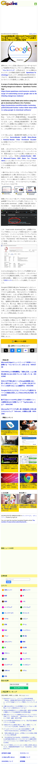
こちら (26, 695)
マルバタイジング (8, 70)
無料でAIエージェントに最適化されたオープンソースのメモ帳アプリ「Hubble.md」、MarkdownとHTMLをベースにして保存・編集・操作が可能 (20, 716)
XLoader (33, 139)
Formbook (25, 139)
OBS (18, 158)
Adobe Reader (26, 156)
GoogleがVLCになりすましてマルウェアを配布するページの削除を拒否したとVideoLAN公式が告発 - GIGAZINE (19, 392)
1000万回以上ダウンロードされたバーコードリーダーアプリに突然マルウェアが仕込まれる (28, 432)
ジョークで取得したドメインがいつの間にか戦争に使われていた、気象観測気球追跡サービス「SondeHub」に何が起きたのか (20, 746)
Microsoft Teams (10, 158)
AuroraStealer (15, 137)
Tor (28, 158)
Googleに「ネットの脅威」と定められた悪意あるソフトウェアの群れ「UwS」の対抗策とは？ (9, 486)
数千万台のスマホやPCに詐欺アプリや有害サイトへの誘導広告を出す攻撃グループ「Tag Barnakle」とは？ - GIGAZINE (18, 402)
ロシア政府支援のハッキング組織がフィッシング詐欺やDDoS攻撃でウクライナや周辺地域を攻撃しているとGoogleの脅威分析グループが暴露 (9, 450)
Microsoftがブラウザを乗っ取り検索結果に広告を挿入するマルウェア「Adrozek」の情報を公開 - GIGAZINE (18, 411)
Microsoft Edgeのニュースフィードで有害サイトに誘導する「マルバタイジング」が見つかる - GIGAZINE (18, 364)
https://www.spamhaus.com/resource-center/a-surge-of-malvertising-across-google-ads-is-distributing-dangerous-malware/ (19, 93)
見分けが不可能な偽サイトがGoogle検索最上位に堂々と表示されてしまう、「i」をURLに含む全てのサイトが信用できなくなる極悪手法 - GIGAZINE (18, 383)
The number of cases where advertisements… (18, 521)
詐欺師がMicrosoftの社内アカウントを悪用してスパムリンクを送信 (28, 448)
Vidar (18, 139)
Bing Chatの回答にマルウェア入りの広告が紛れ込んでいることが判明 (9, 432)
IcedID (24, 137)
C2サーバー (8, 280)
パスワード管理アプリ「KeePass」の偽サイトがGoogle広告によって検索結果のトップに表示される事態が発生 (28, 468)
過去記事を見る (19, 688)
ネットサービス (26, 515)
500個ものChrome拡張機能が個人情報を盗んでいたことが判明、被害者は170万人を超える (28, 485)
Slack (24, 158)
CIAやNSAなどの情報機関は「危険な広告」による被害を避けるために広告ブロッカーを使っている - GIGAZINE (18, 374)
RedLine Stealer (9, 139)
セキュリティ (33, 34)
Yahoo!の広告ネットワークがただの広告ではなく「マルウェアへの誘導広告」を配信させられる (9, 468)
